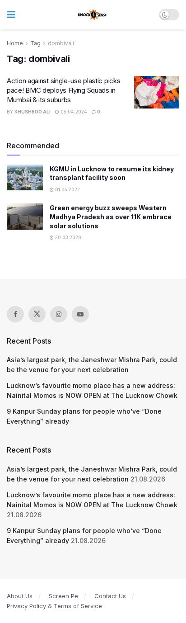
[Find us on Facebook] (15, 314)
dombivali (61, 43)
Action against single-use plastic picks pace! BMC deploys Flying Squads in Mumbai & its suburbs (63, 90)
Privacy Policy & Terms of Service (54, 605)
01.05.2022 (67, 189)
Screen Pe (63, 595)
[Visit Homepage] (93, 15)
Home (15, 43)
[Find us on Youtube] (80, 314)
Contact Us (110, 595)
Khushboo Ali (32, 111)
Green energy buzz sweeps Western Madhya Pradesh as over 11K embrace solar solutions (111, 216)
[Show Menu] (11, 14)
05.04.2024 (73, 111)
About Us (20, 595)
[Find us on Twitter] (37, 314)
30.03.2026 (67, 237)
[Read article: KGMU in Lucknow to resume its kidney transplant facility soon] (25, 177)
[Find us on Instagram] (58, 314)
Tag (35, 43)
